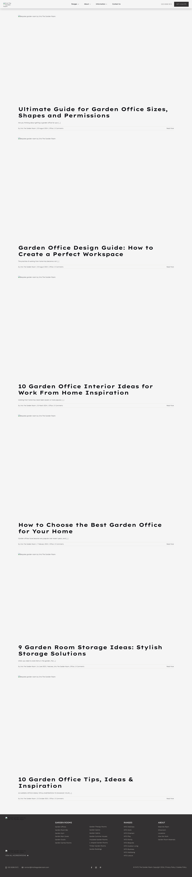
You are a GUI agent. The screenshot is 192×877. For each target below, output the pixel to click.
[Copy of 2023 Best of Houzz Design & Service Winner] (17, 851)
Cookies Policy (181, 867)
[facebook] (91, 867)
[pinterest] (100, 867)
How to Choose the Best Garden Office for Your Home (90, 528)
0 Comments (59, 128)
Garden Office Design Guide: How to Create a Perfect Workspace (85, 250)
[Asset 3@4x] (8, 3)
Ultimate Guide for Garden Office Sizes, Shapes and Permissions (93, 112)
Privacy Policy (170, 867)
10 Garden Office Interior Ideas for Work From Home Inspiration (85, 389)
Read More (170, 128)
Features (50, 666)
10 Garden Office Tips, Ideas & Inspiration (75, 782)
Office (51, 128)
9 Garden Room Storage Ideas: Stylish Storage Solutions (90, 650)
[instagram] (96, 867)
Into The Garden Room (28, 128)
